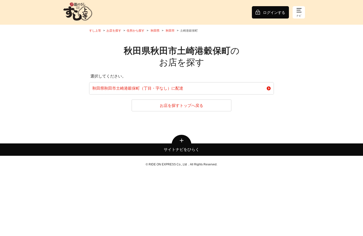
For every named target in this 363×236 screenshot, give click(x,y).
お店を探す (113, 30)
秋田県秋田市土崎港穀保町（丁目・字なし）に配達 (137, 88)
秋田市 (170, 30)
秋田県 (155, 30)
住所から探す (135, 30)
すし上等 (95, 30)
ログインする (274, 12)
